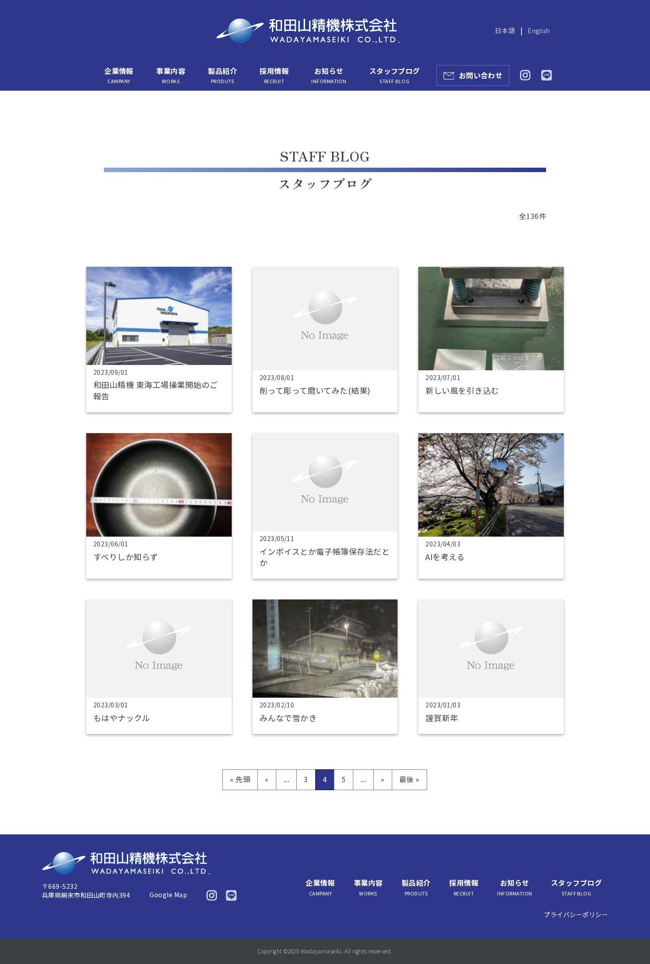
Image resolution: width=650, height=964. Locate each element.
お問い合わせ (481, 75)
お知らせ (328, 74)
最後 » (409, 779)
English (539, 30)
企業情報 (119, 74)
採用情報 (274, 74)
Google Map (168, 894)
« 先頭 (240, 779)
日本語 (505, 30)
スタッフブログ (394, 74)
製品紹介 (222, 74)
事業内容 (170, 74)
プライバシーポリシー (576, 914)
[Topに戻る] (631, 938)
